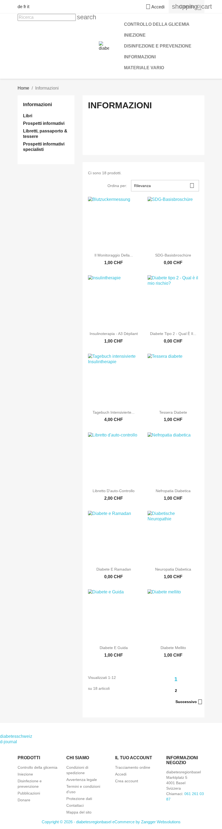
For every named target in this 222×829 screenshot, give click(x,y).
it (28, 6)
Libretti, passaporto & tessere (45, 134)
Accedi (120, 774)
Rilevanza (164, 185)
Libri (27, 115)
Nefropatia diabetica (173, 491)
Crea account (126, 781)
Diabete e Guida (114, 648)
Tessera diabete (173, 412)
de (20, 6)
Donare (24, 800)
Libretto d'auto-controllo (114, 491)
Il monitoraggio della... (113, 255)
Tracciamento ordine (132, 767)
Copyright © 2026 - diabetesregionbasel (77, 821)
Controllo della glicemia (157, 24)
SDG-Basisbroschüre (173, 255)
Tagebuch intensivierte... (114, 412)
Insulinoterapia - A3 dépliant (114, 333)
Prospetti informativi (43, 123)
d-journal (8, 741)
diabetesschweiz (16, 736)
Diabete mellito (173, 648)
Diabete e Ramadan (113, 569)
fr (25, 6)
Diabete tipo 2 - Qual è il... (173, 333)
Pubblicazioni (29, 793)
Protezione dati (79, 798)
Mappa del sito (79, 812)
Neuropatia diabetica (173, 569)
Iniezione (135, 35)
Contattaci (75, 805)
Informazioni (140, 57)
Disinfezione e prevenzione (157, 46)
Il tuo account (133, 757)
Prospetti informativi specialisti (43, 147)
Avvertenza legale (81, 779)
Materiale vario (144, 67)
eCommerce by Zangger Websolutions (146, 821)
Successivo (189, 702)
